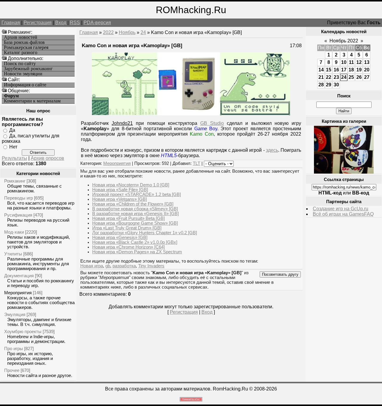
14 (321, 69)
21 (321, 77)
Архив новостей (20, 37)
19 (359, 69)
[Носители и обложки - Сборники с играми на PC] (344, 171)
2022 (108, 32)
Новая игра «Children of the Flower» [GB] (132, 204)
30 (336, 84)
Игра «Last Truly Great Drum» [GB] (126, 228)
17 (343, 69)
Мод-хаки (14, 232)
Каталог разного (20, 52)
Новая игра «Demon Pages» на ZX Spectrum (137, 251)
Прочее (11, 370)
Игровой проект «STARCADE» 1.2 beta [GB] (136, 194)
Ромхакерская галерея (26, 47)
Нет (13, 146)
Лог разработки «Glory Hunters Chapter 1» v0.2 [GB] (144, 232)
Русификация (18, 214)
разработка (124, 265)
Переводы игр (18, 197)
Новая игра (91, 265)
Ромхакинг (14, 180)
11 (351, 62)
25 (351, 77)
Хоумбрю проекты (22, 331)
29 (328, 84)
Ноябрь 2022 (343, 40)
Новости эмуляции (23, 73)
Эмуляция (14, 314)
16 (336, 69)
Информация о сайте (25, 84)
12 (359, 62)
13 (366, 62)
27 (366, 77)
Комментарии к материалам (32, 101)
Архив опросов (47, 158)
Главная (10, 22)
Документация (19, 275)
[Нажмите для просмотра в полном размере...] (191, 113)
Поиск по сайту (20, 63)
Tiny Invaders (151, 265)
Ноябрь (127, 32)
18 (351, 69)
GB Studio (212, 123)
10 (343, 62)
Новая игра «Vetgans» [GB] (119, 199)
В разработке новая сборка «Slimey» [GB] (135, 208)
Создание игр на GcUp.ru (340, 208)
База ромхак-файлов (24, 42)
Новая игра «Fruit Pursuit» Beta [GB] (128, 218)
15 (328, 69)
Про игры (13, 348)
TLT (196, 163)
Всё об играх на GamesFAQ (343, 214)
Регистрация (38, 22)
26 (359, 77)
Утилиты (13, 253)
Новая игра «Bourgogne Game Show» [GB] (135, 223)
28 (321, 84)
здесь (272, 150)
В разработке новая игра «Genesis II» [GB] (135, 213)
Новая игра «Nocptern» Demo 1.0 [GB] (130, 185)
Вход (60, 22)
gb (107, 265)
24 (143, 32)
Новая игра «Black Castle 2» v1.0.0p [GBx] (134, 242)
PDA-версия (97, 22)
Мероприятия (18, 292)
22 (328, 77)
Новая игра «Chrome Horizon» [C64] (128, 247)
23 (336, 77)
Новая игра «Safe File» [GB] (120, 189)
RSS (75, 22)
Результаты (14, 158)
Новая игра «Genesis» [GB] (119, 237)
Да (12, 130)
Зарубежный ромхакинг (28, 68)
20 (366, 69)
